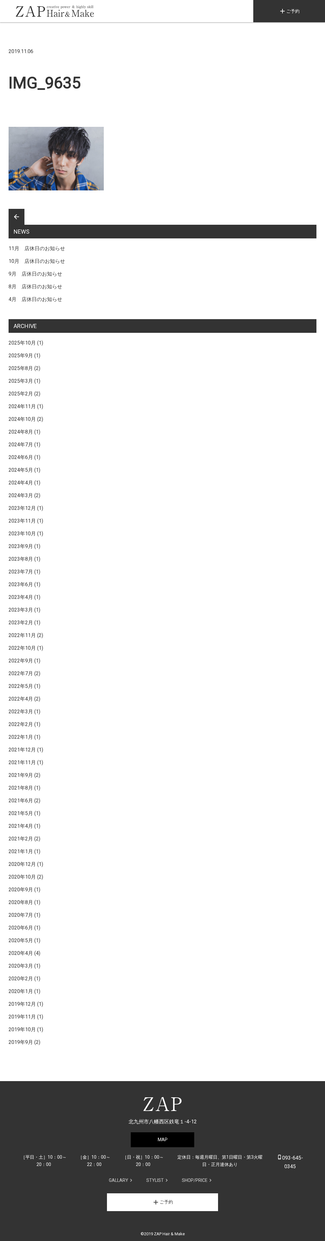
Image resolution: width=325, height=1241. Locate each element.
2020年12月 (22, 864)
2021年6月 (21, 801)
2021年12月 (22, 750)
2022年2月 (21, 724)
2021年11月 (22, 762)
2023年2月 (21, 623)
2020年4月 (21, 953)
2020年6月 (21, 928)
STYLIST (155, 1180)
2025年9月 (21, 356)
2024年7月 (21, 445)
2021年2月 (21, 839)
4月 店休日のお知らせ (35, 299)
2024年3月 (21, 495)
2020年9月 (21, 890)
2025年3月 (21, 381)
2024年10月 (22, 419)
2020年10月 (22, 877)
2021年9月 (21, 775)
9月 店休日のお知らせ (35, 274)
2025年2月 (21, 394)
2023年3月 (21, 610)
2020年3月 (21, 966)
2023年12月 (22, 508)
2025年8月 (21, 368)
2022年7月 (21, 673)
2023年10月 (22, 534)
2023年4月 (21, 597)
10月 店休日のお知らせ (37, 261)
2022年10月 (22, 648)
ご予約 (289, 11)
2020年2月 (21, 979)
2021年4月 (21, 826)
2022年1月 (21, 737)
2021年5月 (21, 813)
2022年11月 (22, 635)
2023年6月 (21, 584)
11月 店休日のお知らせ (37, 248)
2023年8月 (21, 559)
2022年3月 (21, 712)
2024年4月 (21, 483)
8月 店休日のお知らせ (35, 287)
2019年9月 (21, 1042)
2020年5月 (21, 940)
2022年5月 (21, 686)
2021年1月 (21, 851)
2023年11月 (22, 521)
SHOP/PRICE (195, 1180)
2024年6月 (21, 457)
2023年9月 (21, 546)
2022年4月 (21, 699)
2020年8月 (21, 902)
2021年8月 (21, 788)
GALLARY (118, 1180)
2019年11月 (22, 1017)
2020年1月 (21, 991)
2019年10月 (22, 1029)
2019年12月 (22, 1004)
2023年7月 (21, 572)
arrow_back (16, 217)
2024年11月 (22, 406)
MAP (163, 1139)
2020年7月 (21, 915)
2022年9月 (21, 661)
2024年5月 (21, 470)
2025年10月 (22, 343)
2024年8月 (21, 432)
